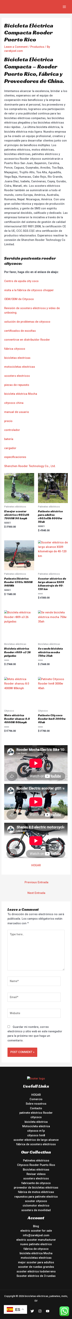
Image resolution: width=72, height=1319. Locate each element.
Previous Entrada (36, 882)
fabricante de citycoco (36, 1183)
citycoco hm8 (36, 1135)
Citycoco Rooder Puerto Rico (36, 1165)
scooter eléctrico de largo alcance (36, 1140)
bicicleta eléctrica (36, 1122)
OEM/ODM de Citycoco (19, 299)
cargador (10, 448)
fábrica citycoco (14, 348)
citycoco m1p (36, 1130)
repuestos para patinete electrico (36, 1196)
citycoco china (13, 403)
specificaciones (16, 457)
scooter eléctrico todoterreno (36, 1271)
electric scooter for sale (36, 1230)
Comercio (36, 1099)
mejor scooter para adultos (36, 1262)
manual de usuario (16, 412)
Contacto (36, 1108)
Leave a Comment (16, 47)
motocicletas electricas (19, 366)
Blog (36, 1226)
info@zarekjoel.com (36, 1235)
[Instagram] (40, 1311)
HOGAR (36, 865)
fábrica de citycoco (36, 1249)
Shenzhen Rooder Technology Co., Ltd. (30, 466)
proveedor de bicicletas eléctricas (36, 1187)
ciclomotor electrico (36, 1205)
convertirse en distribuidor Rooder (27, 339)
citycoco (36, 1117)
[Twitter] (32, 1311)
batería (8, 439)
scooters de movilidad (36, 1210)
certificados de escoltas (20, 331)
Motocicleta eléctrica (36, 1126)
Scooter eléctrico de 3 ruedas (36, 1276)
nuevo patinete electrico (36, 1244)
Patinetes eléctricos (36, 1160)
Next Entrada (36, 893)
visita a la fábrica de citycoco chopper (29, 290)
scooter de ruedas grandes (36, 1267)
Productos (37, 47)
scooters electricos (17, 376)
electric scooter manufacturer (36, 1239)
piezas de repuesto (16, 385)
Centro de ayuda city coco (21, 281)
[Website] (34, 1014)
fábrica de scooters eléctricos (36, 1144)
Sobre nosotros (36, 1103)
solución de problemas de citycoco (27, 321)
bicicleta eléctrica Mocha (20, 394)
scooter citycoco (36, 1201)
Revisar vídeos (36, 1174)
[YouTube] (47, 1311)
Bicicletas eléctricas (36, 1169)
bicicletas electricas (17, 358)
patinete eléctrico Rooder (36, 1112)
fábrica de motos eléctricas (36, 1192)
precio (8, 421)
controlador (12, 430)
